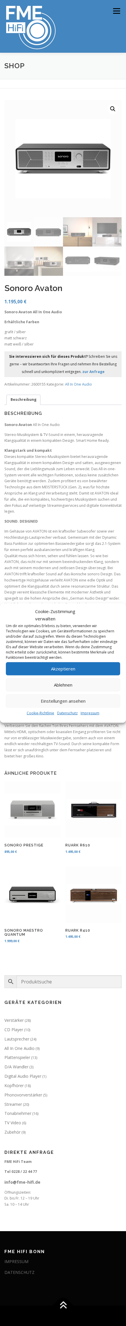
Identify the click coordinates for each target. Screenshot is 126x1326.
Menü (116, 10)
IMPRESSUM (16, 1261)
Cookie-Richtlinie (40, 712)
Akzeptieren (63, 669)
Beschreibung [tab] (24, 399)
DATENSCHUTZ (19, 1272)
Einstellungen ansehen (63, 701)
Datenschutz (67, 712)
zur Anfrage (93, 371)
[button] (113, 109)
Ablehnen (63, 685)
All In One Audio (78, 384)
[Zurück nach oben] (63, 1305)
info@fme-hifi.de (22, 1182)
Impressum (90, 712)
